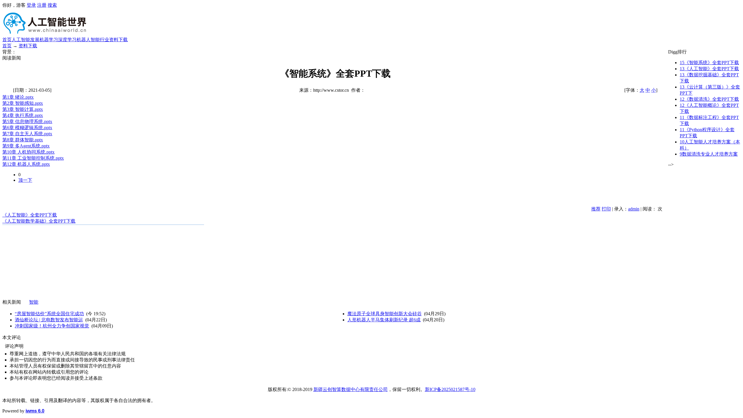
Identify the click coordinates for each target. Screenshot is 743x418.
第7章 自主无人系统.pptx (27, 133)
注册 (41, 5)
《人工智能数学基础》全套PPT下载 (38, 221)
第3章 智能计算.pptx (22, 109)
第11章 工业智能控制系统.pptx (33, 158)
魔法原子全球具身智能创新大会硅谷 (384, 313)
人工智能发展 (25, 39)
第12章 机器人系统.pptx (26, 164)
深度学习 (67, 39)
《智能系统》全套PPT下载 (709, 62)
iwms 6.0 (35, 410)
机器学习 (48, 39)
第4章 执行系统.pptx (22, 115)
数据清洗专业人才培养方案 (709, 154)
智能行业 (100, 39)
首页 (7, 39)
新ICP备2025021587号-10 (450, 389)
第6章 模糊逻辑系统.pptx (27, 127)
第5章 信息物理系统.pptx (27, 121)
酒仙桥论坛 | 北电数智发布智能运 (49, 319)
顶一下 (25, 180)
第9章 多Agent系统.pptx (26, 145)
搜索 (52, 5)
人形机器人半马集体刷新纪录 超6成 (384, 319)
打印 (606, 208)
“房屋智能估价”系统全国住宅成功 (49, 313)
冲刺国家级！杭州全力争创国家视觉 (52, 325)
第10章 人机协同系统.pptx (28, 151)
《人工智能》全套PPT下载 (29, 214)
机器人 (84, 39)
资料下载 (118, 39)
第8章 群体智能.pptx (22, 139)
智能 (33, 302)
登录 (31, 5)
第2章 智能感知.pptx (22, 103)
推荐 (595, 208)
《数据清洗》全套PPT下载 (709, 99)
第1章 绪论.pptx (18, 97)
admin (633, 208)
